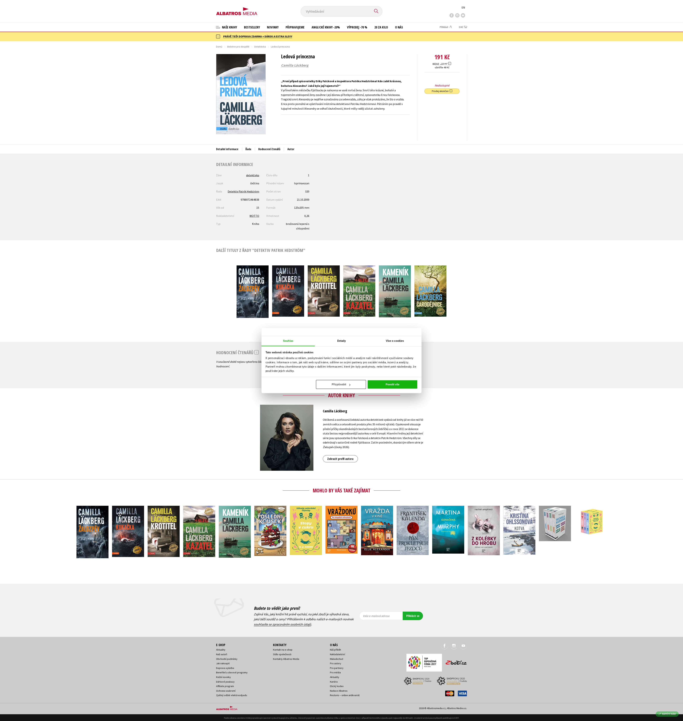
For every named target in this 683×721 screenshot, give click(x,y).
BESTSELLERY (252, 27)
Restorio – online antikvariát (345, 695)
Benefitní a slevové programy (232, 672)
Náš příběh (335, 649)
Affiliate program (225, 686)
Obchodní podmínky (226, 659)
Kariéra (334, 681)
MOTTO (254, 216)
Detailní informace (227, 149)
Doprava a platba (225, 668)
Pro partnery (336, 668)
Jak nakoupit (223, 663)
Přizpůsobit (339, 384)
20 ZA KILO (381, 27)
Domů (219, 46)
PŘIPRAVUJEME (295, 27)
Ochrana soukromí (225, 690)
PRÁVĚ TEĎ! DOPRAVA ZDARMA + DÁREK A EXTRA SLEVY (257, 36)
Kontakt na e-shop (282, 649)
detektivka (252, 175)
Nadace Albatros (339, 690)
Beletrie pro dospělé (238, 46)
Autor (290, 149)
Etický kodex (336, 686)
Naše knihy (229, 27)
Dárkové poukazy (225, 681)
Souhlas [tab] (288, 340)
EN (463, 7)
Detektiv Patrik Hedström (243, 191)
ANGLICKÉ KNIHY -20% (326, 27)
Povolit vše (392, 384)
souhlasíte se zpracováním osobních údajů (282, 624)
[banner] (236, 8)
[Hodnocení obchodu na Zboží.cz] (454, 661)
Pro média (335, 672)
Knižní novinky (223, 677)
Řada (248, 149)
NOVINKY (273, 27)
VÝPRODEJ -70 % (357, 27)
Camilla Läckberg (294, 65)
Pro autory (335, 663)
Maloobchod (336, 659)
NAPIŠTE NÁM (669, 714)
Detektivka (260, 46)
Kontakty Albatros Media (286, 659)
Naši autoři (221, 654)
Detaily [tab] (341, 340)
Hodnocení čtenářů (269, 149)
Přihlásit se (412, 616)
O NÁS (399, 27)
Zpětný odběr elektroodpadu (231, 695)
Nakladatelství (337, 654)
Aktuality (220, 649)
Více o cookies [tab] (395, 340)
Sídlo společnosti (282, 654)
